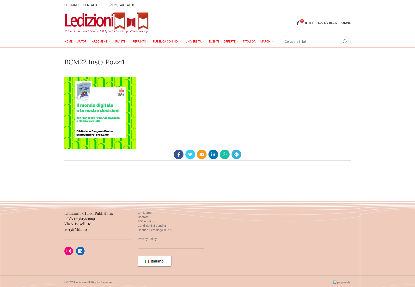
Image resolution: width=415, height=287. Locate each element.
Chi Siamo (145, 212)
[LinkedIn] (80, 251)
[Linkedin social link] (213, 154)
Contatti (143, 217)
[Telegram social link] (236, 154)
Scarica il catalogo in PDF (155, 230)
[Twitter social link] (190, 154)
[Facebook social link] (178, 154)
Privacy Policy (147, 239)
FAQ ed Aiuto (146, 221)
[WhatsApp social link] (225, 154)
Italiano (157, 261)
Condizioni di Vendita (152, 225)
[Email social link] (202, 154)
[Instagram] (68, 251)
